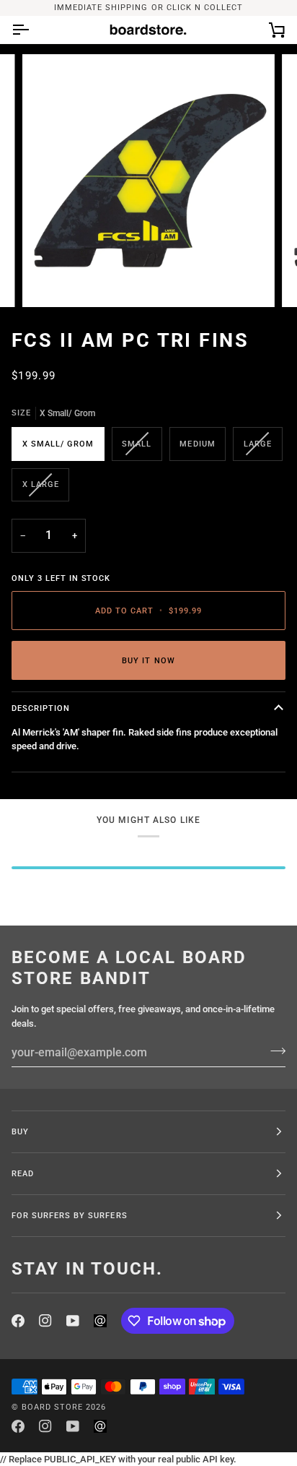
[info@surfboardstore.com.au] (100, 1320)
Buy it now (148, 660)
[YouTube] (72, 1320)
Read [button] (23, 1173)
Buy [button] (20, 1131)
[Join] (273, 1050)
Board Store (52, 1407)
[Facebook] (18, 1320)
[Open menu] (33, 29)
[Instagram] (45, 1320)
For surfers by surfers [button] (70, 1215)
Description (41, 708)
